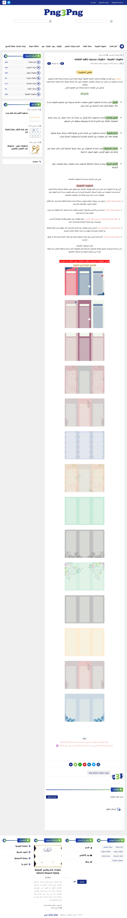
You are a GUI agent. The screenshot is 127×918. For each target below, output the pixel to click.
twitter (35, 161)
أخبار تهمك (113, 46)
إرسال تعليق (52, 797)
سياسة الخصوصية (117, 2)
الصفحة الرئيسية (114, 55)
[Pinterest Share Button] (89, 764)
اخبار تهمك (102, 55)
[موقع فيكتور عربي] (63, 12)
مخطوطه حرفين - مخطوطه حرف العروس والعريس (17, 147)
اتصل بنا (93, 2)
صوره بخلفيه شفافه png (52, 905)
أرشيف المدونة (104, 2)
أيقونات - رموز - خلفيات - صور (52, 46)
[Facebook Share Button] (98, 764)
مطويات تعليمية (100, 46)
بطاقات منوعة (34, 46)
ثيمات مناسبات (20, 83)
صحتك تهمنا (87, 46)
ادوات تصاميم (20, 67)
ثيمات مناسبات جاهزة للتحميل (15, 46)
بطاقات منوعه (20, 78)
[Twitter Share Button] (94, 764)
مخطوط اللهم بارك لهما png (17, 113)
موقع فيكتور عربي (51, 915)
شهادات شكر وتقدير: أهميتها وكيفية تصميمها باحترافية (48, 871)
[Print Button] (71, 764)
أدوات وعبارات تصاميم (72, 46)
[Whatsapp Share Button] (80, 764)
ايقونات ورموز (20, 72)
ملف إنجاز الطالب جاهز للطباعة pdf (16, 131)
